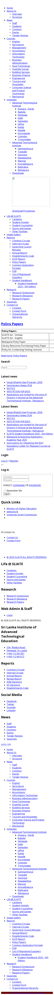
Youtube (11, 707)
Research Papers (15, 602)
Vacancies (12, 738)
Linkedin (11, 710)
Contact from (13, 540)
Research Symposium (18, 595)
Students (11, 726)
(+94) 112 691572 (15, 656)
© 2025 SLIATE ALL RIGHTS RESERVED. (27, 557)
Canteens (11, 570)
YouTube (33, 993)
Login (10, 615)
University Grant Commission (22, 514)
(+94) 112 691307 (15, 653)
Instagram (40, 993)
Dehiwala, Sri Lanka (17, 650)
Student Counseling (17, 576)
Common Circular (16, 669)
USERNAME (19, 485)
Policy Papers (12, 323)
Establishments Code (17, 688)
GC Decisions (13, 685)
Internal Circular (15, 672)
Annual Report (14, 675)
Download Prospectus (23, 210)
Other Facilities (14, 582)
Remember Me (14, 490)
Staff (9, 723)
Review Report (14, 678)
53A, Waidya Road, (16, 647)
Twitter (10, 704)
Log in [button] (4, 460)
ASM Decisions (14, 681)
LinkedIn (26, 993)
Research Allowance (17, 598)
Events (10, 732)
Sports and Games (16, 579)
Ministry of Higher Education (22, 508)
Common (11, 729)
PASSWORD (35, 485)
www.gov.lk (12, 511)
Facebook (12, 701)
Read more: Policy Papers (14, 355)
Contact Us (12, 537)
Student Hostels (15, 573)
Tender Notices (15, 735)
